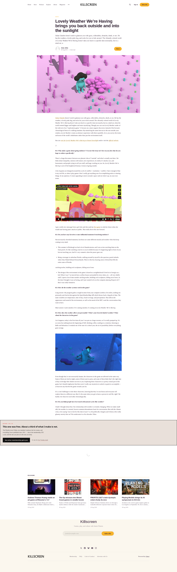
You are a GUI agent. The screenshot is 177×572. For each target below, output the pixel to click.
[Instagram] (96, 548)
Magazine (62, 4)
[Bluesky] (88, 548)
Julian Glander (60, 118)
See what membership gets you (16, 440)
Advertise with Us (102, 556)
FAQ (80, 556)
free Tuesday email (43, 440)
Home (29, 4)
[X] (81, 548)
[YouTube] (92, 548)
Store (35, 4)
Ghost (147, 556)
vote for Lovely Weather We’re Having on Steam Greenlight (79, 140)
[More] (68, 4)
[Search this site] (130, 4)
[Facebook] (85, 548)
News (57, 16)
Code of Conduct (89, 556)
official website (113, 140)
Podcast (41, 4)
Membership (73, 556)
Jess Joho (64, 48)
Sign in (136, 4)
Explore (48, 4)
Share (118, 49)
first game (97, 227)
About (55, 4)
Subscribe (144, 4)
